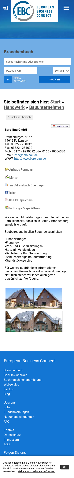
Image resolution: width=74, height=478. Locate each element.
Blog (7, 394)
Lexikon (9, 389)
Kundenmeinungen (16, 412)
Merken (14, 177)
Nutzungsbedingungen (19, 417)
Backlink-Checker (15, 375)
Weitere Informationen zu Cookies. (36, 471)
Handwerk (14, 107)
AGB (7, 444)
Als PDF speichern (20, 200)
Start (55, 102)
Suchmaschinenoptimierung (23, 380)
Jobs (7, 407)
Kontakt (9, 430)
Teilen (12, 193)
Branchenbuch (13, 370)
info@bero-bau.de (26, 155)
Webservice (11, 384)
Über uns (10, 402)
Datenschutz (12, 435)
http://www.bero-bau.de (30, 158)
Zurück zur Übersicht (19, 117)
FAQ (6, 421)
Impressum (11, 439)
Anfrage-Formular (21, 169)
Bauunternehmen (46, 107)
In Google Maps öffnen (24, 208)
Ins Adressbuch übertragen (27, 185)
